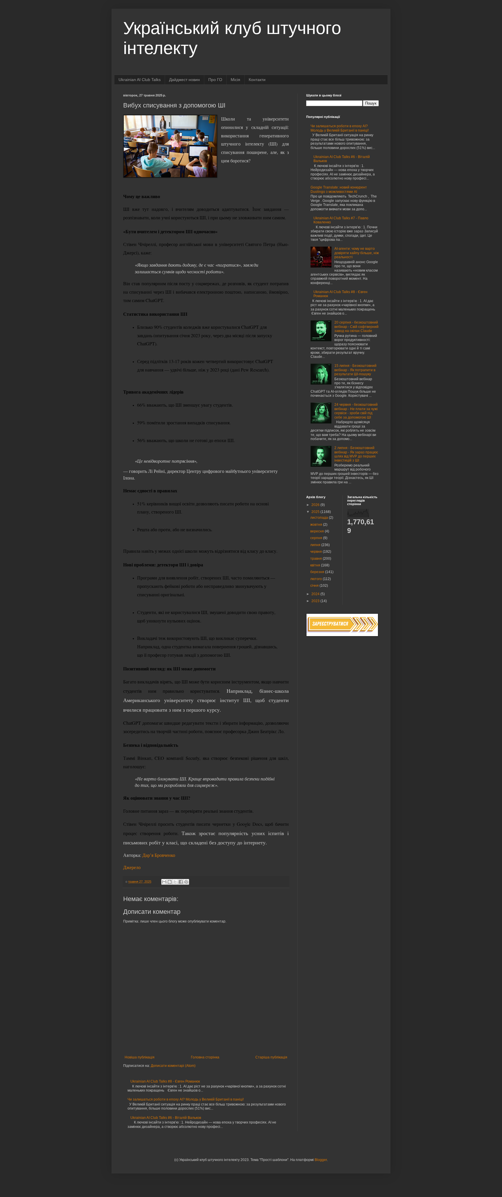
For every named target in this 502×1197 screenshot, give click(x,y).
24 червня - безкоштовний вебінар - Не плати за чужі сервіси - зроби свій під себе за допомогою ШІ (356, 411)
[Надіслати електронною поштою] (164, 882)
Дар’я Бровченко (158, 855)
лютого (316, 579)
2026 (315, 505)
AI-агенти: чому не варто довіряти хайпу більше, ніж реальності (356, 253)
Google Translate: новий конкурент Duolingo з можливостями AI (339, 189)
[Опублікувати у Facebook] (181, 882)
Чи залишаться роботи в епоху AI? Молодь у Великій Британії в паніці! (186, 1099)
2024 (315, 594)
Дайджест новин (184, 79)
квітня (315, 565)
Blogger (321, 1160)
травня (316, 559)
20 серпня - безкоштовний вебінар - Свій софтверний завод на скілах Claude (356, 326)
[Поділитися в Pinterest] (186, 882)
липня (315, 545)
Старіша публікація (271, 1057)
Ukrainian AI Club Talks (140, 79)
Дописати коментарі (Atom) (173, 1066)
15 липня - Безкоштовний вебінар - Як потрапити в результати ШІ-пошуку (355, 370)
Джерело (132, 867)
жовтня (316, 525)
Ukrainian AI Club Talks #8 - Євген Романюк (165, 1081)
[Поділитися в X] (175, 882)
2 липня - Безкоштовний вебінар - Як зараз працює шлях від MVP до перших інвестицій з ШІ (356, 454)
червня (316, 552)
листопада (319, 518)
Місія (235, 79)
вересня (317, 531)
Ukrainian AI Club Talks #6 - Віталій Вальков (165, 1118)
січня (315, 586)
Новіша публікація (140, 1057)
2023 (315, 601)
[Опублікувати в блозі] (170, 882)
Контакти (257, 79)
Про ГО (215, 79)
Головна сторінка (205, 1057)
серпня (316, 538)
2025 (315, 512)
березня (317, 572)
